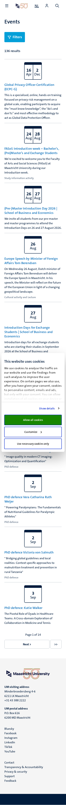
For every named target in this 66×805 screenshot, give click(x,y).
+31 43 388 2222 (15, 700)
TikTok (8, 747)
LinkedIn (9, 742)
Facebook (10, 733)
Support (9, 776)
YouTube (9, 751)
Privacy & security (15, 772)
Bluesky (9, 729)
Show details (47, 408)
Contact (9, 762)
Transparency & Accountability (23, 767)
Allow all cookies (33, 420)
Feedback (10, 781)
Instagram (10, 738)
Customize (30, 432)
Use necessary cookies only (33, 444)
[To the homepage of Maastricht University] (22, 6)
